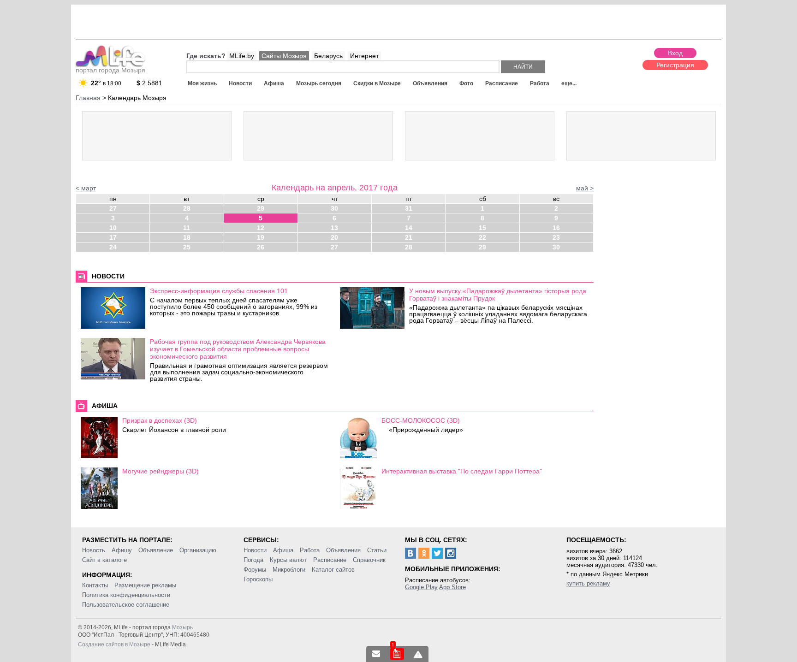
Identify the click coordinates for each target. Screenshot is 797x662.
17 (113, 237)
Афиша (274, 83)
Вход (675, 53)
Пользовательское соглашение (125, 604)
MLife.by (241, 55)
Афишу (122, 550)
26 (260, 247)
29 (260, 208)
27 (113, 208)
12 (260, 227)
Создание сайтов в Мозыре (114, 644)
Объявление (155, 550)
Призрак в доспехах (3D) (159, 420)
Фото (466, 83)
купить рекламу (588, 583)
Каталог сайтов (333, 569)
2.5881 (149, 83)
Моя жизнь (202, 83)
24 (113, 247)
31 (408, 208)
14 (408, 227)
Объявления (430, 83)
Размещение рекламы (145, 585)
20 (334, 237)
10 (113, 227)
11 (186, 227)
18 (186, 237)
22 (482, 237)
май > (585, 188)
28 (186, 208)
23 (556, 237)
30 (334, 208)
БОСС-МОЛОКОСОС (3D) (420, 420)
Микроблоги (289, 569)
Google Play (421, 587)
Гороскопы (258, 579)
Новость (93, 550)
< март (86, 188)
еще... (569, 83)
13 (334, 227)
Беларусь (328, 55)
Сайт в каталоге (104, 559)
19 (260, 237)
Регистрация (675, 65)
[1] (397, 654)
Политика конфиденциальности (126, 594)
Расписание (501, 83)
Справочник (369, 559)
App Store (452, 587)
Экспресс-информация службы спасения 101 (219, 291)
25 (186, 247)
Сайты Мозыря (284, 55)
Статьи (377, 550)
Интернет (364, 55)
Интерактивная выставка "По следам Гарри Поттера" (461, 471)
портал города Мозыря (110, 70)
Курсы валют (288, 559)
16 (556, 227)
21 (408, 237)
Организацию (197, 550)
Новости (240, 83)
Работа (539, 83)
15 (482, 227)
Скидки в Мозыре (377, 83)
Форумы (255, 569)
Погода (253, 559)
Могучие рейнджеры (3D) (160, 471)
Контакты (95, 585)
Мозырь (182, 627)
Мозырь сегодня (318, 83)
